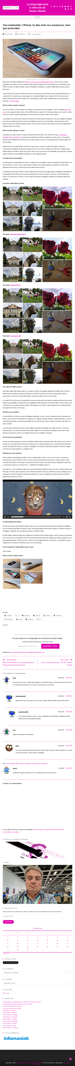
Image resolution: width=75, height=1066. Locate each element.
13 (57, 940)
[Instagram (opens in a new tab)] (59, 6)
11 (37, 940)
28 (67, 946)
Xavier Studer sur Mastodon (10, 1021)
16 (17, 943)
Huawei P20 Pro (15, 285)
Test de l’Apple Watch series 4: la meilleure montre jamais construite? (27, 763)
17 (27, 943)
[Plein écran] (70, 517)
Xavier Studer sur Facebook (10, 1014)
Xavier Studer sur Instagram (10, 1017)
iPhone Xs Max (23, 652)
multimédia (30, 652)
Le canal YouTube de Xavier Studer (12, 1006)
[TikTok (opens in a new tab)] (68, 9)
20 (57, 943)
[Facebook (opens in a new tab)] (54, 6)
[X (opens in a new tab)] (51, 6)
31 (27, 950)
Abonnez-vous (50, 646)
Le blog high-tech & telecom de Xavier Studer (37, 7)
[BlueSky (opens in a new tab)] (68, 6)
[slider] (36, 516)
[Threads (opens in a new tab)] (57, 6)
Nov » (8, 953)
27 (57, 946)
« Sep (4, 953)
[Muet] (67, 517)
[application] (37, 499)
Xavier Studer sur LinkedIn (10, 1019)
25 (37, 946)
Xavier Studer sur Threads (10, 1023)
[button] (13, 193)
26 (47, 946)
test (43, 652)
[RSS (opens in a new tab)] (71, 6)
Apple (11, 652)
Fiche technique (14, 101)
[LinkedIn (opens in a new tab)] (62, 6)
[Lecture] (5, 517)
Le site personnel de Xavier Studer (12, 1008)
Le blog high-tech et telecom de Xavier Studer (29, 1062)
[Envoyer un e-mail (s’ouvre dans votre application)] (65, 9)
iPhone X (16, 652)
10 (27, 940)
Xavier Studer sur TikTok (9, 1025)
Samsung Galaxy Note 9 (18, 234)
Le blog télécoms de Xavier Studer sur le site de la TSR (17, 1004)
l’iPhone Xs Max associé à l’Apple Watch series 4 (39, 82)
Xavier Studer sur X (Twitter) (10, 1027)
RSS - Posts (6, 993)
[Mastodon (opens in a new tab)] (71, 9)
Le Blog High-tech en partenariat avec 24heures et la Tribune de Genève (22, 1002)
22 (7, 946)
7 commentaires (36, 34)
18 (37, 943)
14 (67, 940)
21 (67, 943)
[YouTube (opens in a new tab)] (65, 6)
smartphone (37, 652)
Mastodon (37, 1064)
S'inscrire (8, 922)
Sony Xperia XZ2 (15, 336)
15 (7, 943)
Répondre (69, 677)
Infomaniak (66, 1062)
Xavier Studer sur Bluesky (10, 1012)
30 (17, 950)
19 (47, 943)
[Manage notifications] (70, 1059)
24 (27, 946)
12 (47, 940)
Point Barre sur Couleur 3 (9, 1010)
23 (17, 946)
